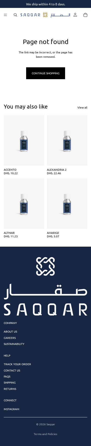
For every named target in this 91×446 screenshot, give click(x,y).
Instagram (11, 409)
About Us (10, 331)
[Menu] (5, 15)
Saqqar (50, 424)
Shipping (10, 382)
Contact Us (12, 370)
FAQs (7, 376)
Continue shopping (46, 73)
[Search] (15, 15)
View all (82, 107)
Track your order (17, 364)
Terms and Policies (45, 434)
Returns (10, 389)
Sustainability (14, 344)
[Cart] (85, 15)
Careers (10, 338)
